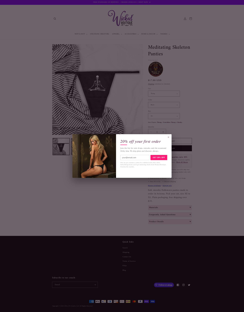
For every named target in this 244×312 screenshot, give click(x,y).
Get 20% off (159, 157)
